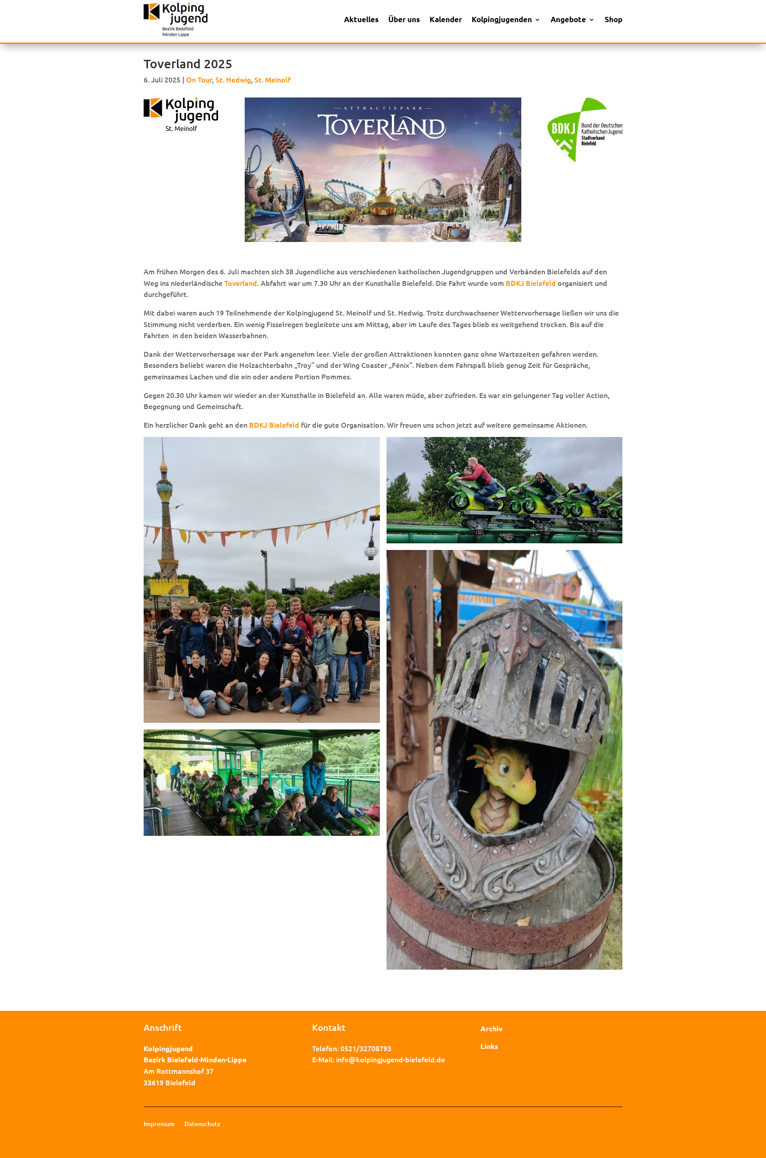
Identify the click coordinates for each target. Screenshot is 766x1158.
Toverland (240, 283)
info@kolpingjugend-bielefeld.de (390, 1059)
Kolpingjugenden (502, 19)
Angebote (568, 19)
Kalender (446, 19)
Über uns (404, 19)
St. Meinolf (272, 79)
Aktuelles (361, 19)
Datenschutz (202, 1124)
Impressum (159, 1124)
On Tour (199, 79)
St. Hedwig (233, 79)
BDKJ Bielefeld (531, 283)
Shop (613, 19)
